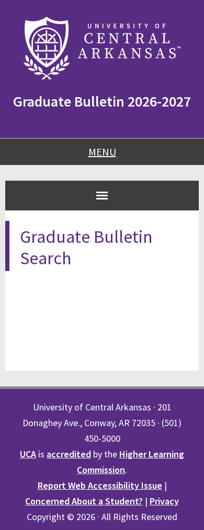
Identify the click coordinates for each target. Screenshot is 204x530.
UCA (28, 454)
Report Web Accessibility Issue (100, 485)
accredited (69, 454)
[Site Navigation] (102, 195)
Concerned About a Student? (84, 501)
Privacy (164, 501)
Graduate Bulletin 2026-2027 (102, 101)
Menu (102, 151)
